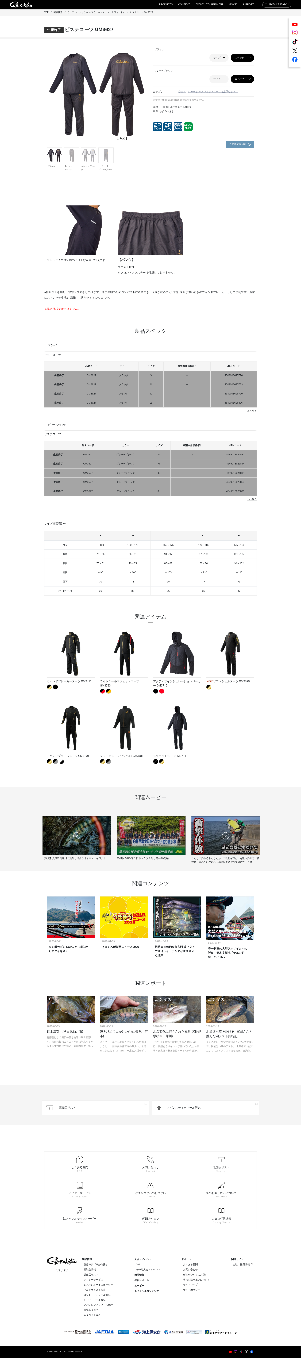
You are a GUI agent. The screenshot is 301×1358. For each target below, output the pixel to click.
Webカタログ (91, 1310)
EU (66, 1270)
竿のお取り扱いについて (196, 1280)
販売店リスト (91, 1275)
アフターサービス (93, 1280)
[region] (150, 383)
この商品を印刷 (237, 144)
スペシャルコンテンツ (146, 1291)
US (58, 1270)
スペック (239, 57)
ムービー (139, 1286)
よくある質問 (190, 1264)
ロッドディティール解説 (97, 1295)
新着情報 (139, 1275)
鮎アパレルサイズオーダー (98, 1285)
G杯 (138, 1264)
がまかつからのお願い (195, 1275)
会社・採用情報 (241, 1264)
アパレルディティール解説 (98, 1305)
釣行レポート (141, 1280)
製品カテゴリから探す (96, 1264)
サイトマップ (190, 1285)
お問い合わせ (190, 1269)
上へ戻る (252, 410)
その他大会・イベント (148, 1269)
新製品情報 (90, 1269)
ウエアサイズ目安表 (95, 1290)
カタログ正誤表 (92, 1315)
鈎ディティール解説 (95, 1300)
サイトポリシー (191, 1290)
